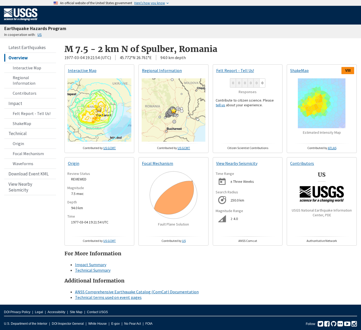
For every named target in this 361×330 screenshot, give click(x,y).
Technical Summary (92, 270)
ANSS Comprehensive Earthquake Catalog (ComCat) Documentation (137, 291)
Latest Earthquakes (27, 47)
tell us (220, 105)
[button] (99, 109)
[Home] (21, 21)
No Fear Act (132, 324)
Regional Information (24, 80)
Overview (18, 58)
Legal (39, 312)
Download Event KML (28, 174)
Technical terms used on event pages (108, 297)
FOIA (148, 324)
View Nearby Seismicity (20, 187)
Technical (17, 133)
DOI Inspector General (68, 324)
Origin (18, 143)
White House (97, 324)
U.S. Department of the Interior (25, 324)
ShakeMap (22, 123)
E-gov (115, 324)
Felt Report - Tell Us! (31, 113)
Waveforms (23, 163)
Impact (15, 103)
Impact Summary (90, 264)
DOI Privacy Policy (17, 312)
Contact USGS (97, 312)
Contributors (24, 93)
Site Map (76, 312)
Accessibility (56, 312)
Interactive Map (27, 67)
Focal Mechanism (28, 153)
